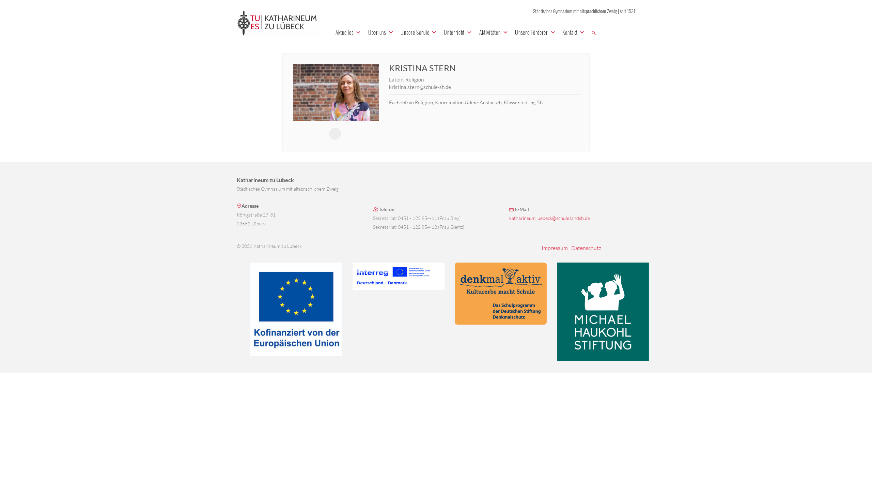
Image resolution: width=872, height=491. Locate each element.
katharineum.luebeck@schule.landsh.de (549, 218)
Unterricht (454, 32)
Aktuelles (345, 32)
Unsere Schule (415, 32)
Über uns (377, 32)
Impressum (555, 247)
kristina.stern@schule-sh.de (420, 87)
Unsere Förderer (531, 32)
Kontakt (569, 32)
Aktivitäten (490, 32)
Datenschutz (586, 247)
